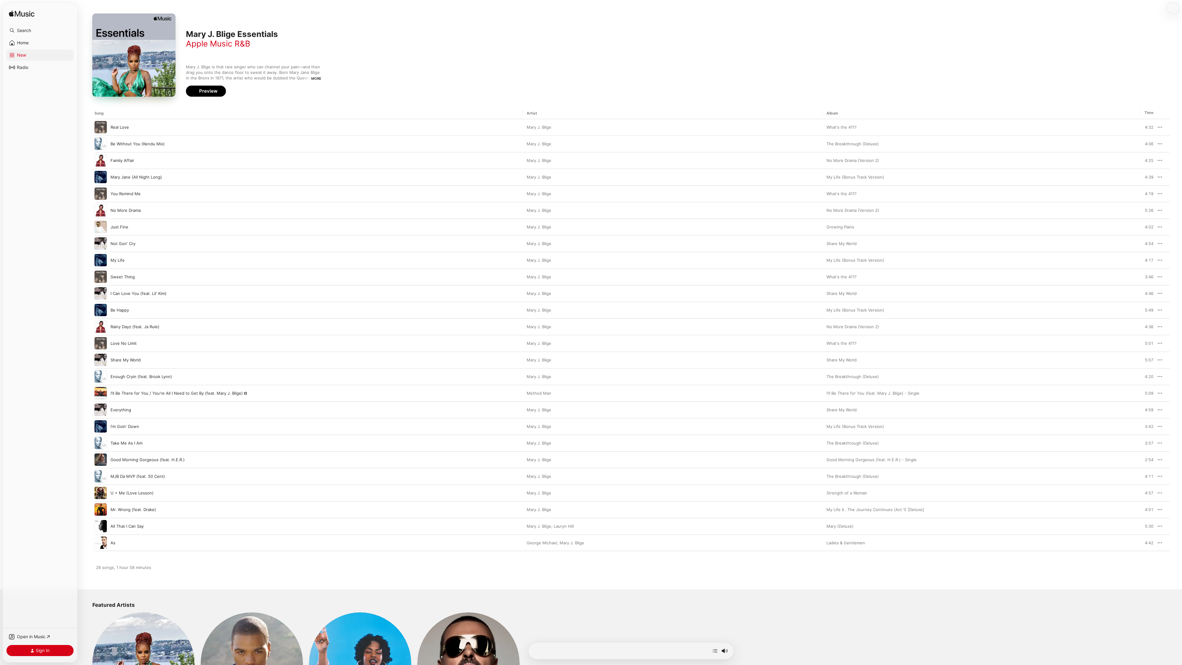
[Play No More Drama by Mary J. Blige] (100, 210)
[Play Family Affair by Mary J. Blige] (100, 160)
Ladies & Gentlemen (845, 542)
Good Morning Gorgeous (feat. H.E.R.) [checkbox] (148, 459)
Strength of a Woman (846, 492)
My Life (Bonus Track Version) (855, 177)
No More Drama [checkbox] (126, 210)
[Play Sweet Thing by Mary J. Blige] (100, 277)
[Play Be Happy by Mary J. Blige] (100, 310)
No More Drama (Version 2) (852, 160)
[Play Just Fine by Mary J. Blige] (100, 227)
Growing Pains (840, 226)
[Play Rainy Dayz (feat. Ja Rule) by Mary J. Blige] (100, 326)
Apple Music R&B (218, 43)
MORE (316, 78)
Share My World (841, 243)
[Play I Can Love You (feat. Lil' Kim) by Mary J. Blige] (100, 293)
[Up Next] (715, 651)
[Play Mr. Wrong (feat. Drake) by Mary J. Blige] (100, 509)
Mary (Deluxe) (840, 526)
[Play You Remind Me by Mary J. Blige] (100, 193)
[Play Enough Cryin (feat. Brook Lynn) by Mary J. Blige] (100, 376)
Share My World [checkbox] (126, 359)
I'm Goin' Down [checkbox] (125, 426)
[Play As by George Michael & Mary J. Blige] (100, 543)
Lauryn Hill (564, 526)
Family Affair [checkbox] (122, 160)
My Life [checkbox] (118, 260)
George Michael (542, 542)
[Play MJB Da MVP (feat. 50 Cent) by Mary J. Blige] (100, 476)
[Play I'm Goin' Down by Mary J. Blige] (100, 426)
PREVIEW (1146, 127)
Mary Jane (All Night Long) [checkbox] (136, 177)
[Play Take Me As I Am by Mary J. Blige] (100, 443)
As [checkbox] (113, 542)
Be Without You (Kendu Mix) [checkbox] (138, 143)
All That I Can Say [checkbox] (127, 526)
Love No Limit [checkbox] (124, 343)
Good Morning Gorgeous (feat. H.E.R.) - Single (871, 459)
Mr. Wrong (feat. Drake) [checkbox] (133, 509)
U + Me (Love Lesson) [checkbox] (132, 492)
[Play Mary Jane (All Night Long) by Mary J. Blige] (100, 177)
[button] (40, 30)
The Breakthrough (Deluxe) (852, 143)
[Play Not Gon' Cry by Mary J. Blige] (100, 243)
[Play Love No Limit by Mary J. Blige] (100, 343)
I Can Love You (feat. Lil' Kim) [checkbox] (139, 293)
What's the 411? (841, 127)
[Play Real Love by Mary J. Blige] (100, 127)
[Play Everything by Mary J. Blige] (100, 410)
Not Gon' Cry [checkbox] (123, 243)
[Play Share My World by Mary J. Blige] (100, 360)
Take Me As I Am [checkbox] (127, 443)
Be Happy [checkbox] (120, 310)
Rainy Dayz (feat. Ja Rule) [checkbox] (135, 326)
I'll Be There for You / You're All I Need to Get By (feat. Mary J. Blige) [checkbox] (177, 393)
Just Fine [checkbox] (119, 226)
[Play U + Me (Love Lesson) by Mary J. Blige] (100, 493)
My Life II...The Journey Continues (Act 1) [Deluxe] (875, 509)
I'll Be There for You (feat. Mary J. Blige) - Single (872, 393)
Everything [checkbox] (121, 409)
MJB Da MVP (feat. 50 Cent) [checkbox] (138, 476)
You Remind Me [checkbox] (126, 193)
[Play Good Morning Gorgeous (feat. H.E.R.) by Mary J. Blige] (100, 459)
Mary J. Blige (539, 127)
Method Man (539, 393)
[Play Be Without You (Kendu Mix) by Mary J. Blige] (100, 144)
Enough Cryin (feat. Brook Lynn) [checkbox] (141, 376)
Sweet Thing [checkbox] (123, 276)
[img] (21, 14)
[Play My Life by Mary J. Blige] (100, 260)
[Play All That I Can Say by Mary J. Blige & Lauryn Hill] (100, 526)
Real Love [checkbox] (120, 127)
